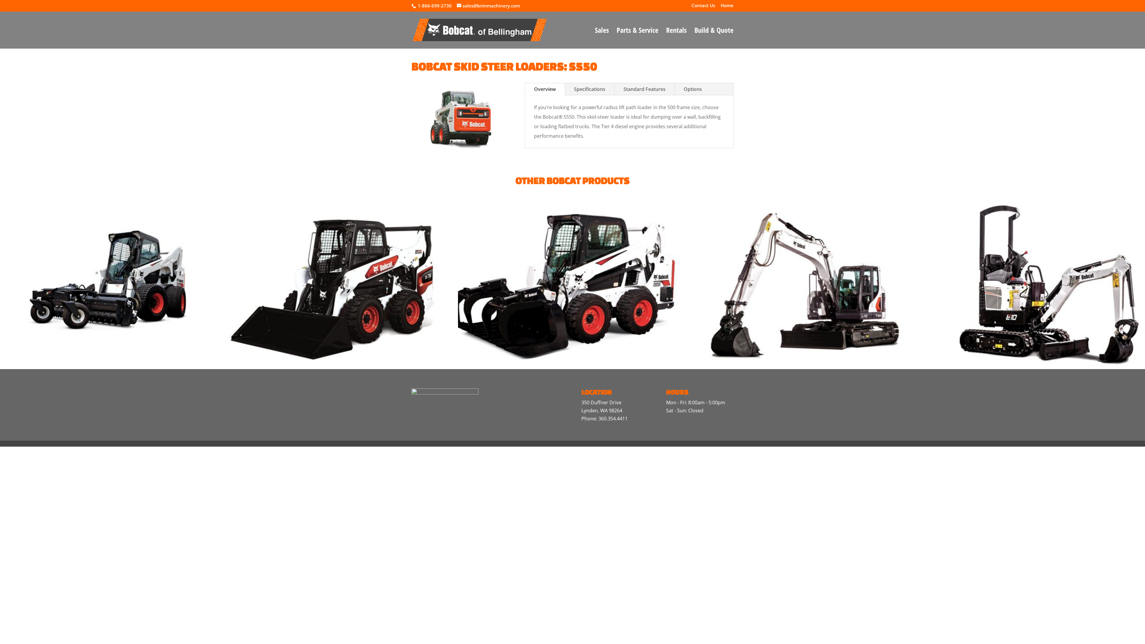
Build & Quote (714, 31)
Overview (545, 89)
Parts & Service (637, 31)
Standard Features (644, 89)
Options (693, 89)
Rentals (676, 31)
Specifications (589, 89)
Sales (602, 31)
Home (727, 5)
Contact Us (703, 5)
